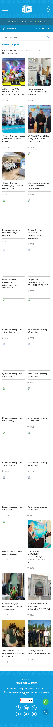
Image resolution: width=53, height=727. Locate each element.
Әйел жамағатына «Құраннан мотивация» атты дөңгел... (13, 653)
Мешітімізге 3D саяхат (26, 683)
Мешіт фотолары (33, 50)
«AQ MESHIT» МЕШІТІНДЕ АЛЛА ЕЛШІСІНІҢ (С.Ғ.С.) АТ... (38, 282)
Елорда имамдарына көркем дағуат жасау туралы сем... (12, 606)
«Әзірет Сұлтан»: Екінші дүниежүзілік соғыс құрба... (13, 138)
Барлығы (20, 50)
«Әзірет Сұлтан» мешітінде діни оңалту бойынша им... (12, 185)
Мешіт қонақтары (9, 53)
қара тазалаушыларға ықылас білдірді (12, 552)
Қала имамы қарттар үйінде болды (12, 330)
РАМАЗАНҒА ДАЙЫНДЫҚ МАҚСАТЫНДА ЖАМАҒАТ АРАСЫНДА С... (38, 556)
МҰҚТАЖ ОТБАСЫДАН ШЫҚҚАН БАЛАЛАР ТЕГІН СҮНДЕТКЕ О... (39, 138)
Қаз (38, 28)
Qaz (49, 28)
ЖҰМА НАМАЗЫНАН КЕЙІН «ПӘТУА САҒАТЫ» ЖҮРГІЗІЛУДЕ (39, 606)
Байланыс (25, 679)
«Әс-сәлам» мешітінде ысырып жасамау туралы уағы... (38, 185)
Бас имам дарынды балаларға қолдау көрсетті (11, 232)
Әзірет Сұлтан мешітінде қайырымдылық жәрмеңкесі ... (35, 234)
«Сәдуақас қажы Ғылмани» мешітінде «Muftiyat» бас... (37, 91)
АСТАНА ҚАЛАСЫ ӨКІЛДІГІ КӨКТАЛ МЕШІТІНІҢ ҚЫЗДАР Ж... (13, 91)
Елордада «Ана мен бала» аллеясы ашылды (39, 651)
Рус (43, 28)
